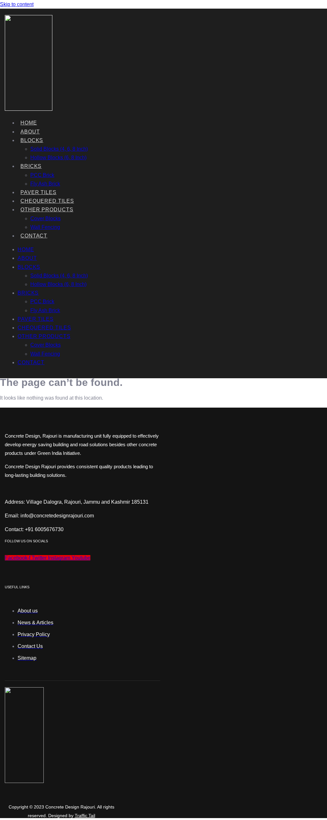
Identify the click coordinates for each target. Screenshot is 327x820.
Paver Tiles (38, 192)
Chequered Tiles (47, 201)
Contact (33, 235)
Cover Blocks (45, 218)
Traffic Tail (85, 815)
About (30, 131)
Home (28, 122)
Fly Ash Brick (45, 183)
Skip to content (17, 4)
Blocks (31, 140)
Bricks (31, 166)
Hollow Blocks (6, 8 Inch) (58, 157)
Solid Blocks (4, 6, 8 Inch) (59, 149)
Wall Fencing (45, 227)
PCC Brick (42, 175)
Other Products (46, 209)
